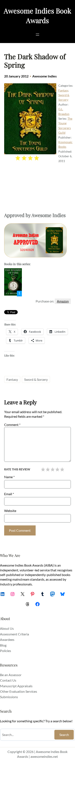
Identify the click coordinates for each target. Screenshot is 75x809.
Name (9, 477)
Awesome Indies (44, 76)
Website (10, 511)
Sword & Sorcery (36, 379)
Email (9, 494)
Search (64, 735)
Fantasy (63, 90)
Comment (12, 425)
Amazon (63, 301)
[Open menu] (37, 34)
